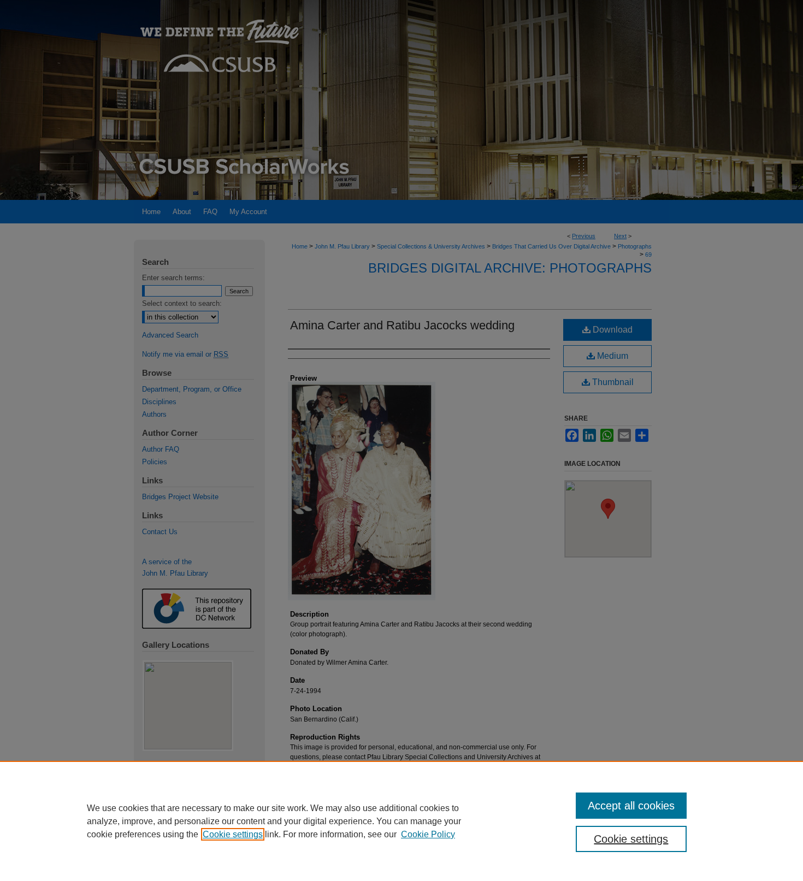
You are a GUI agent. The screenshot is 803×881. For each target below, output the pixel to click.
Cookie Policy (428, 834)
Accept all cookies (631, 806)
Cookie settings (233, 834)
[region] (401, 821)
